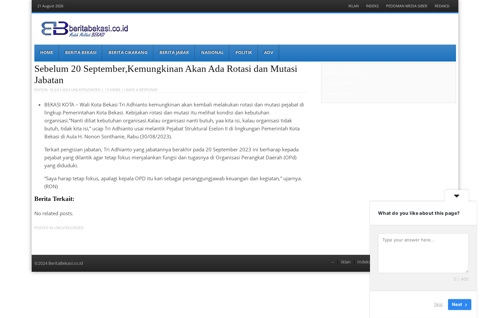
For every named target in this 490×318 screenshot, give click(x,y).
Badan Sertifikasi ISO (343, 73)
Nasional (212, 52)
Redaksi (442, 6)
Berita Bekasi (80, 52)
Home (46, 52)
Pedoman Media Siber (406, 6)
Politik (243, 52)
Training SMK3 (337, 83)
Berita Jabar (174, 52)
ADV (268, 52)
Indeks (372, 6)
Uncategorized (86, 89)
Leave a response (141, 89)
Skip (438, 304)
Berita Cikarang (127, 52)
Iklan (353, 6)
